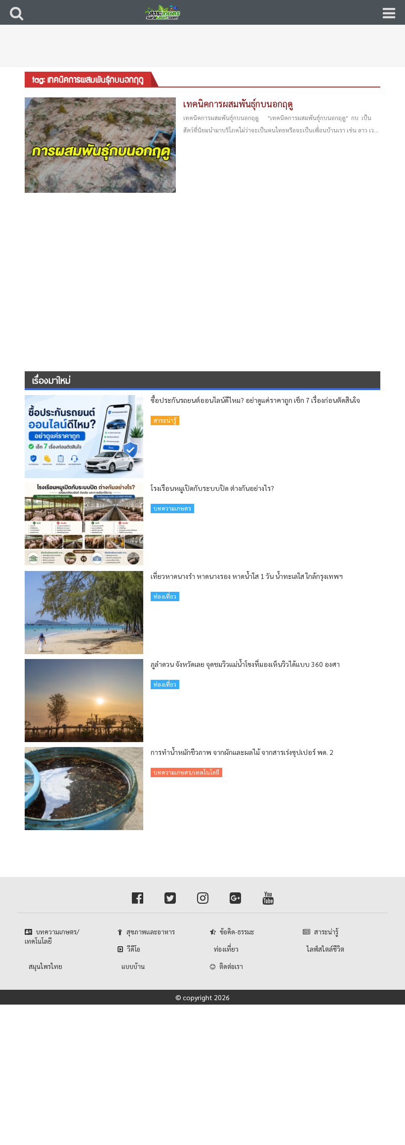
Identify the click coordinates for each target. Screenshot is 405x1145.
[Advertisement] (205, 52)
